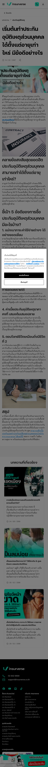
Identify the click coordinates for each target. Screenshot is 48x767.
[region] (24, 268)
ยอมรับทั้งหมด (24, 275)
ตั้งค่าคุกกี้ (24, 282)
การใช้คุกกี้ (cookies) (32, 263)
